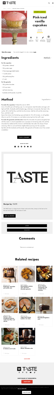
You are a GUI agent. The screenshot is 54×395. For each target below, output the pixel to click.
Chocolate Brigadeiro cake (43, 318)
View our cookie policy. (22, 388)
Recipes (9, 8)
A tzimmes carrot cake (9, 348)
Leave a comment (24, 137)
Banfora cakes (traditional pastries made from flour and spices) (9, 319)
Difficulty (36, 39)
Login (34, 52)
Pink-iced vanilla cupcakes (18, 8)
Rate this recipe (6, 52)
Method (47, 58)
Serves (31, 39)
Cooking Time (48, 39)
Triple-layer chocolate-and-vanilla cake (9, 287)
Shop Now (27, 381)
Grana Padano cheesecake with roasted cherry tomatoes (42, 288)
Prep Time (43, 39)
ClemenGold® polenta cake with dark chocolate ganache (27, 287)
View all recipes (9, 216)
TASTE (40, 29)
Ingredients (46, 99)
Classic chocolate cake (27, 348)
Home (4, 8)
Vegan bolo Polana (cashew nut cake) (26, 318)
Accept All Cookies (26, 392)
